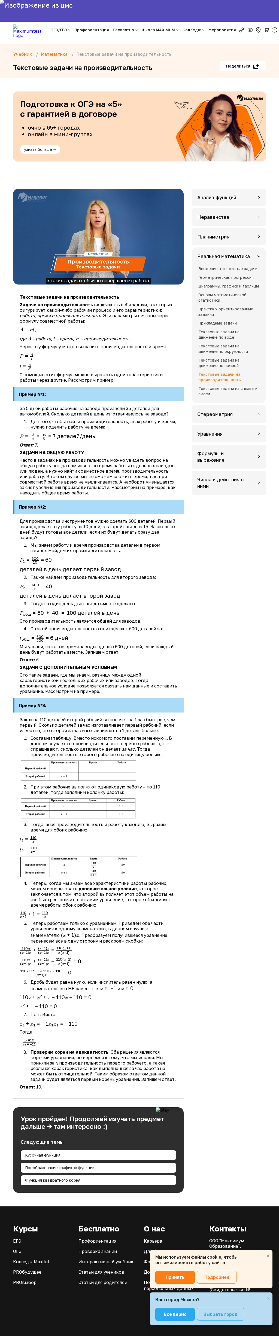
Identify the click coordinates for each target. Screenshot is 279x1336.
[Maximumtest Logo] (29, 30)
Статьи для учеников (101, 1272)
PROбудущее (27, 1272)
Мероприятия (222, 29)
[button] (229, 197)
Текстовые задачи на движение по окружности (223, 349)
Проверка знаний (97, 1251)
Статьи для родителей (102, 1282)
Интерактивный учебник (106, 1261)
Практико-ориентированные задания (225, 312)
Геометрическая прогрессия (226, 277)
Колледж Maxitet (31, 1261)
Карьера (153, 1241)
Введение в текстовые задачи (227, 268)
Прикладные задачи (217, 323)
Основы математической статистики (222, 297)
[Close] (268, 1255)
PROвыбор (25, 1282)
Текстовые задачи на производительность (219, 377)
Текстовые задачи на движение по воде (218, 334)
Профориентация (91, 29)
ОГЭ (17, 1251)
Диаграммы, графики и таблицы (228, 286)
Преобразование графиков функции (60, 1167)
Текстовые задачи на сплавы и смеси (227, 391)
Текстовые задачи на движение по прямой (218, 363)
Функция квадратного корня (52, 1180)
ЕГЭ (17, 1241)
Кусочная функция (42, 1155)
